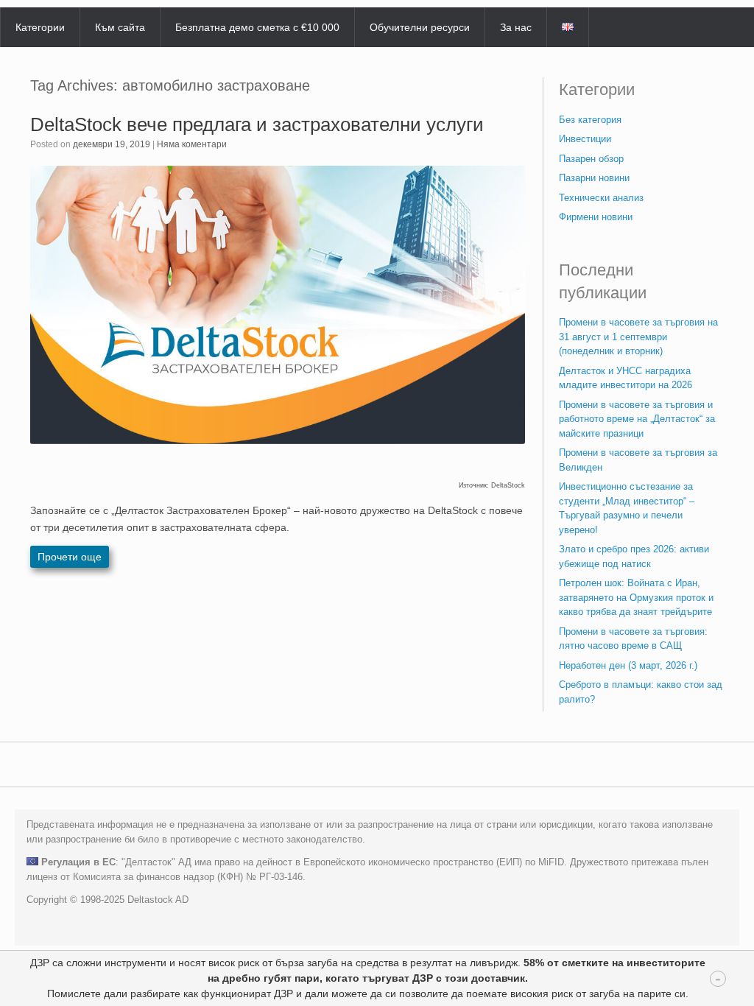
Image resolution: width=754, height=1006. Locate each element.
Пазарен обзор (591, 158)
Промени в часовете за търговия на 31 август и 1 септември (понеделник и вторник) (638, 336)
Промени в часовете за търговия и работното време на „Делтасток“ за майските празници (637, 419)
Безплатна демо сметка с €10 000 (257, 27)
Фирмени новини (596, 216)
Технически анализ (601, 197)
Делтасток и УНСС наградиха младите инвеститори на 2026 (625, 378)
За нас (516, 27)
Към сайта (120, 27)
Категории (40, 27)
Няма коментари (192, 144)
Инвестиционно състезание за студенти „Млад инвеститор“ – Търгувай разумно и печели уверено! (626, 508)
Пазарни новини (594, 177)
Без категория (590, 119)
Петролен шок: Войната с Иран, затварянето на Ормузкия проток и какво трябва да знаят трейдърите (636, 597)
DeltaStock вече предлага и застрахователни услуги (257, 124)
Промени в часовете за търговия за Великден (638, 460)
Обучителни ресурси (420, 27)
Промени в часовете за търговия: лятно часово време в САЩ (633, 639)
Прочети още (70, 557)
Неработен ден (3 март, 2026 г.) (628, 665)
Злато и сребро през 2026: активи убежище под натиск (634, 556)
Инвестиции (585, 138)
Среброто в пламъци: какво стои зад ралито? (640, 692)
